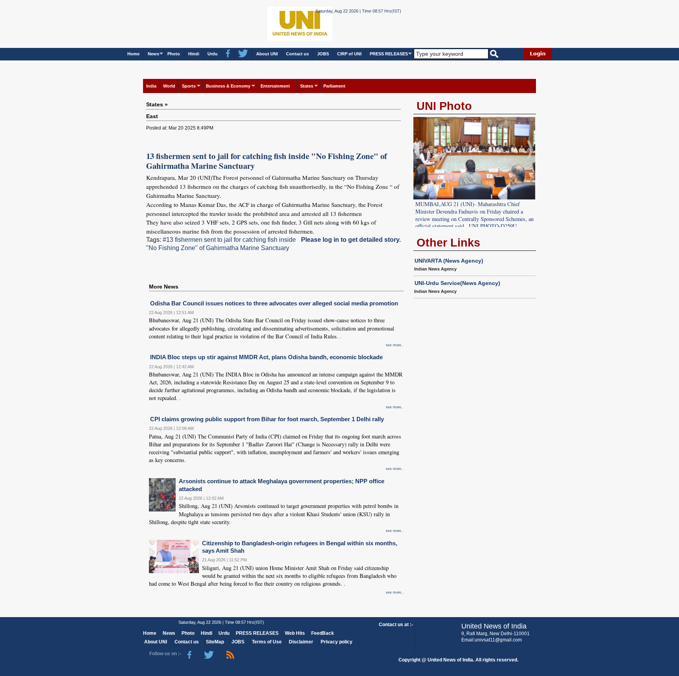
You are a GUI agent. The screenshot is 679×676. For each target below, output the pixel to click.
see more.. (395, 345)
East (152, 116)
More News (163, 286)
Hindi (193, 53)
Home (133, 53)
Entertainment (275, 86)
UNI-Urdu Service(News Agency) (457, 283)
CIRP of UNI (349, 53)
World (169, 86)
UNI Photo (444, 106)
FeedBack (322, 633)
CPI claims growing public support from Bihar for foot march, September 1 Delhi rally (267, 419)
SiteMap (215, 641)
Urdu (212, 53)
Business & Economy (228, 86)
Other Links (448, 242)
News (153, 53)
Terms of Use (267, 641)
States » (157, 104)
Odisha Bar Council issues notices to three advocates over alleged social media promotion (274, 303)
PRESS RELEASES (389, 53)
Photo (173, 53)
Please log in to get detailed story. (351, 239)
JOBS (323, 53)
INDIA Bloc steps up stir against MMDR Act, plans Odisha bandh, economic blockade (266, 357)
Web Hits (295, 633)
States (306, 86)
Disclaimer (301, 641)
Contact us (297, 53)
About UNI (267, 53)
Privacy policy (336, 641)
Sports (189, 86)
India (151, 86)
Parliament (334, 86)
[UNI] (278, 23)
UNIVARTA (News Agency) (449, 261)
